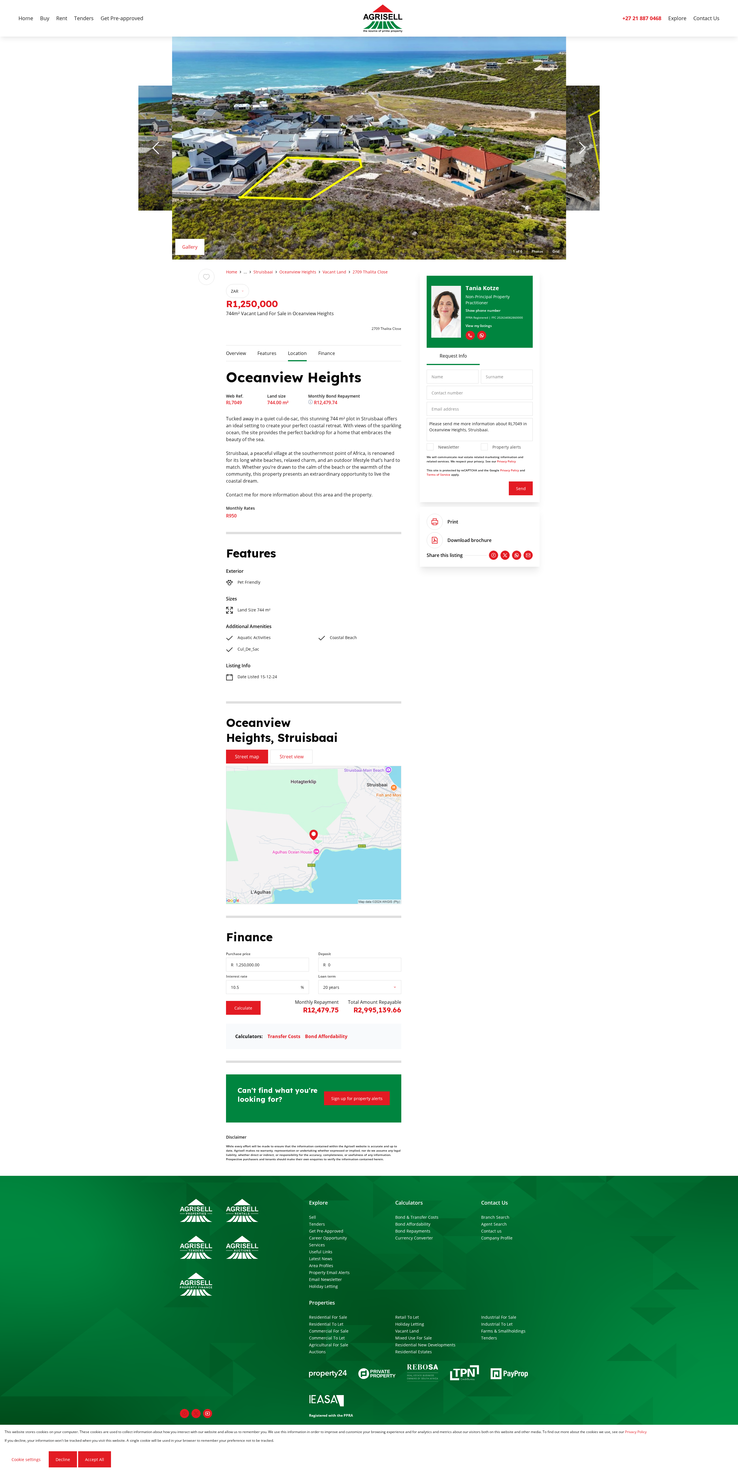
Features (266, 353)
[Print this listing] (435, 522)
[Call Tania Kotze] (470, 335)
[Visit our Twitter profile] (196, 1413)
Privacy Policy (506, 461)
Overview (236, 353)
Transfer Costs (284, 1036)
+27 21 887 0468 (641, 18)
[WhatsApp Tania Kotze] (481, 335)
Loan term (327, 976)
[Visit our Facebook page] (184, 1413)
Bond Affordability (326, 1036)
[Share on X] (505, 555)
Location (297, 353)
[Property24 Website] (328, 1373)
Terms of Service (438, 475)
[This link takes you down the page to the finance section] (311, 402)
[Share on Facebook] (493, 555)
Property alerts (506, 447)
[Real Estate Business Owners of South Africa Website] (422, 1373)
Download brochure (469, 540)
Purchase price (238, 953)
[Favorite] (206, 277)
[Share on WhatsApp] (516, 555)
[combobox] (366, 987)
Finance (326, 353)
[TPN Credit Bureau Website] (464, 1373)
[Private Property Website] (377, 1373)
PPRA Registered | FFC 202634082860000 (494, 317)
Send (521, 488)
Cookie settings (26, 1459)
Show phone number (483, 310)
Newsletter (448, 447)
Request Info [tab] (453, 356)
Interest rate (236, 976)
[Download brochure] (435, 540)
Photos (537, 251)
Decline (63, 1459)
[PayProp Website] (509, 1373)
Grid (555, 251)
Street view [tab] (292, 756)
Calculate (243, 1008)
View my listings (479, 325)
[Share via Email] (528, 555)
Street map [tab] (247, 756)
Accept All (94, 1459)
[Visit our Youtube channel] (207, 1413)
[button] (155, 148)
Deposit (324, 953)
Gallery (189, 247)
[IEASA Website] (326, 1401)
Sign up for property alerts (357, 1098)
